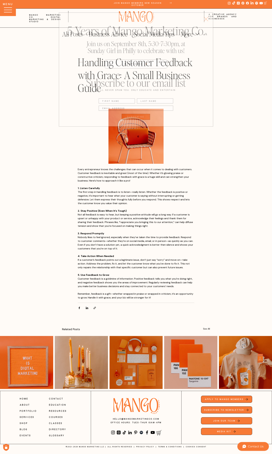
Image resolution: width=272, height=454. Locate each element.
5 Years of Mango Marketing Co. (136, 24)
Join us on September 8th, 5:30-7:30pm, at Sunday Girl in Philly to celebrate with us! (136, 41)
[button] (206, 13)
